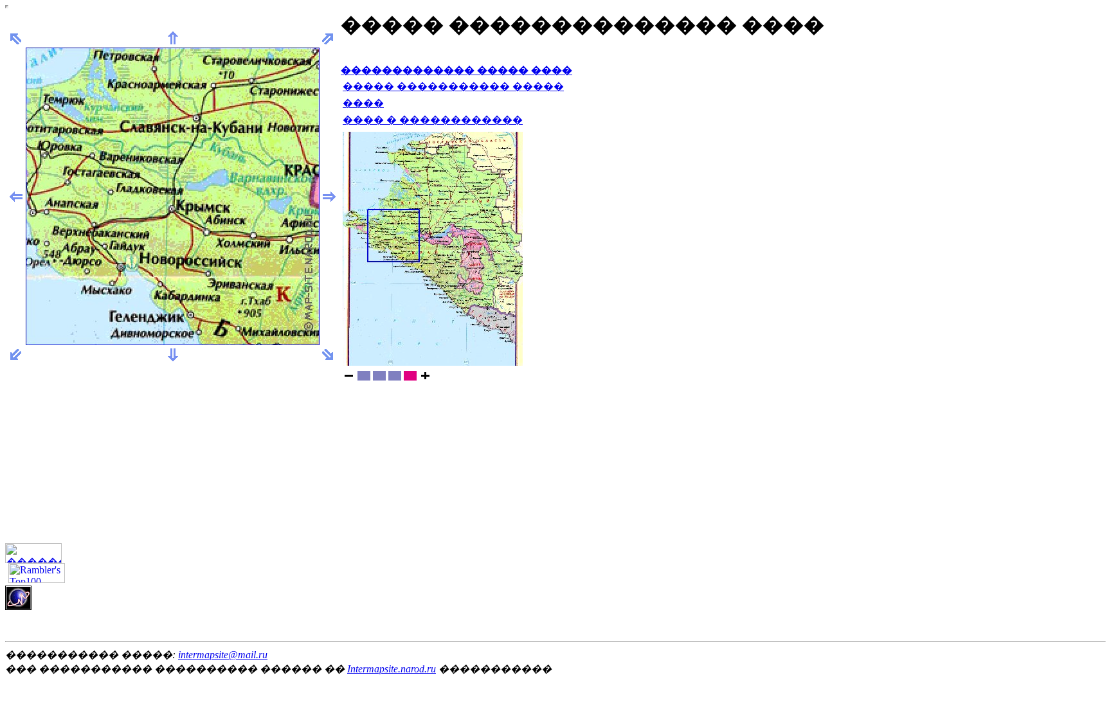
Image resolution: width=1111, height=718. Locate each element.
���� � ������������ (433, 119)
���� (363, 103)
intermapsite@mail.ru (222, 654)
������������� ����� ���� (456, 70)
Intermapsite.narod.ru (391, 668)
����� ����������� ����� (453, 86)
